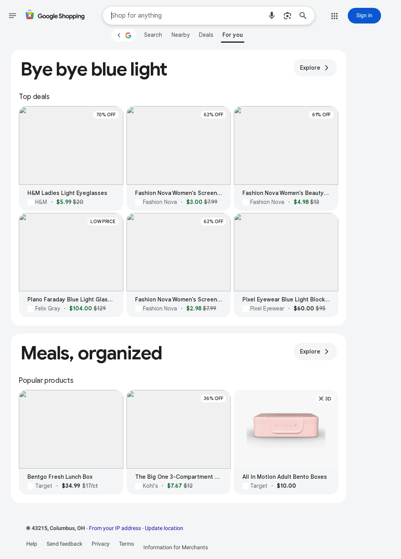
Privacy (101, 544)
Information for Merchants (175, 547)
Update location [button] (164, 528)
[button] (272, 15)
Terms (126, 544)
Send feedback (64, 544)
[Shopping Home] (55, 16)
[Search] (305, 15)
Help (31, 544)
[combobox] (186, 15)
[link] (153, 35)
